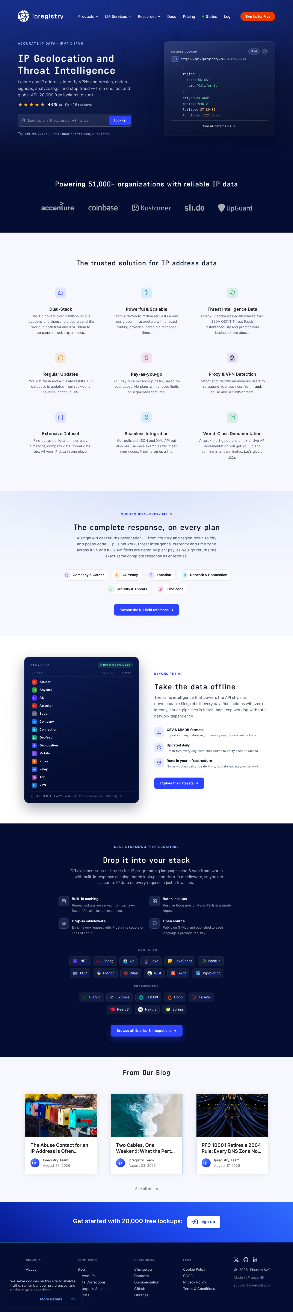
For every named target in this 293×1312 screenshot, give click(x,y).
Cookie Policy (194, 1275)
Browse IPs (86, 1281)
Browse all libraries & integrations (144, 1036)
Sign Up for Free (257, 16)
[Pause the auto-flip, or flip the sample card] (265, 54)
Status (211, 16)
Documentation (146, 1288)
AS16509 (24, 139)
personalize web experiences (60, 338)
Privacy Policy (194, 1288)
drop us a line (161, 457)
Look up (120, 120)
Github (139, 1294)
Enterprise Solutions (94, 1294)
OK (73, 1299)
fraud (256, 392)
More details (51, 1299)
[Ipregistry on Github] (246, 1266)
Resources (147, 16)
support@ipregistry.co (252, 1291)
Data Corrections (92, 1288)
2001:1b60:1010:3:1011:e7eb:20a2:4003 (86, 134)
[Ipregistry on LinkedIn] (255, 1266)
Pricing (189, 16)
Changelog (143, 1275)
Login (229, 16)
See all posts (146, 1194)
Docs (171, 16)
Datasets (141, 1281)
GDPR (188, 1281)
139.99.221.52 (36, 134)
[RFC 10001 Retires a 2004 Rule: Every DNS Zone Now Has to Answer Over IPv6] (232, 1141)
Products (86, 16)
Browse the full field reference (144, 615)
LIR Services (116, 16)
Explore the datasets (177, 789)
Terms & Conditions (199, 1294)
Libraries (141, 1300)
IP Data (83, 1300)
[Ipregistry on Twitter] (237, 1266)
